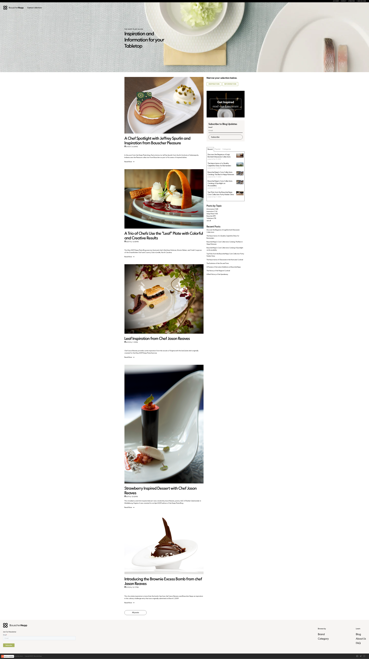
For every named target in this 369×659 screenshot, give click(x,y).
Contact (343, 1)
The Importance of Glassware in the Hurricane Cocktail (225, 260)
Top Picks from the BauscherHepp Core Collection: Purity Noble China (225, 255)
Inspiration (212, 211)
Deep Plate (212, 214)
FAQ (358, 643)
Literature (351, 1)
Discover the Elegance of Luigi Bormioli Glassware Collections (223, 231)
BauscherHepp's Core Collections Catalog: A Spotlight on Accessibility (225, 249)
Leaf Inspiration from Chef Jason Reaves (157, 339)
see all (209, 221)
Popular (218, 149)
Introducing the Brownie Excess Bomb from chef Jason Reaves (163, 581)
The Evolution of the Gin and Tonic (218, 263)
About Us (361, 639)
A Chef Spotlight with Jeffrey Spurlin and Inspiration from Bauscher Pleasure (157, 141)
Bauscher (211, 216)
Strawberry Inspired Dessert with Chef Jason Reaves (160, 491)
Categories (226, 149)
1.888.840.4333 (361, 1)
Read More (128, 162)
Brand (321, 634)
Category (323, 639)
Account (336, 1)
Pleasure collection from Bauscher (148, 157)
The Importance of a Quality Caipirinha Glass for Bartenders (223, 237)
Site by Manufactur (18, 656)
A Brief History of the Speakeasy (217, 274)
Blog (358, 634)
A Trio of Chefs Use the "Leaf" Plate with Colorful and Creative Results (163, 236)
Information (212, 209)
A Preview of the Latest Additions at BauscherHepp (224, 267)
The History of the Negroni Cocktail (218, 271)
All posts (135, 613)
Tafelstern (211, 218)
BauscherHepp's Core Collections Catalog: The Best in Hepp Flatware (225, 243)
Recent (210, 149)
